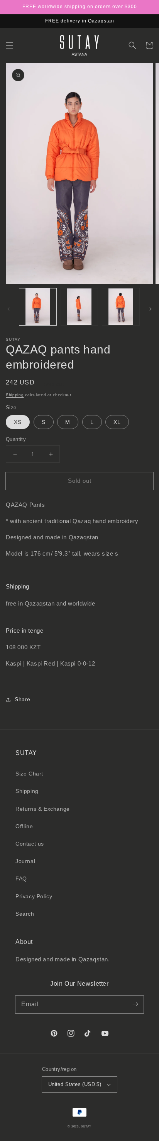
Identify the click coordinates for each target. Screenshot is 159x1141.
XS (18, 422)
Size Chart (29, 773)
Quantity (16, 439)
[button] (9, 45)
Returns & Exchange (42, 809)
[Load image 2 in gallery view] (79, 307)
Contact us (29, 844)
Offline (24, 826)
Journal (25, 861)
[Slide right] (150, 308)
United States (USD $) (74, 1084)
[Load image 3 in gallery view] (121, 307)
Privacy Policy (33, 896)
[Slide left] (8, 308)
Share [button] (22, 699)
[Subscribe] (135, 1004)
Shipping (15, 395)
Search (24, 914)
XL (117, 422)
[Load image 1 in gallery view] (38, 307)
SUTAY (86, 1126)
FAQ (21, 878)
